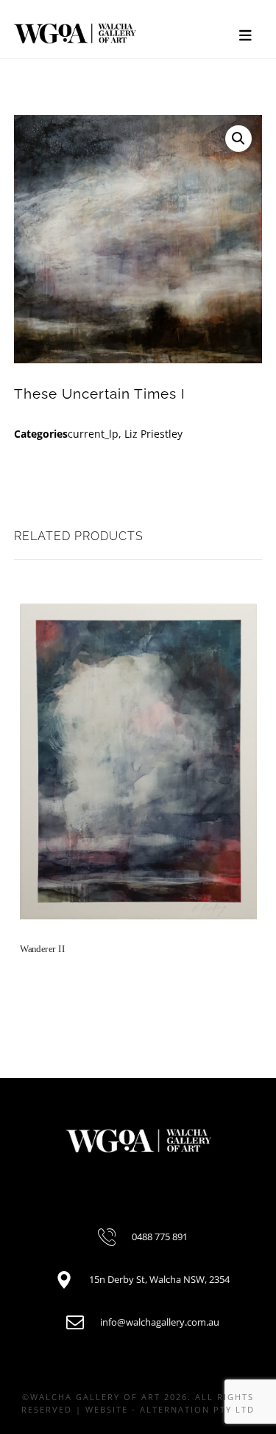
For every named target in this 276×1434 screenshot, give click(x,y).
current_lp (93, 434)
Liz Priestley (153, 434)
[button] (238, 138)
